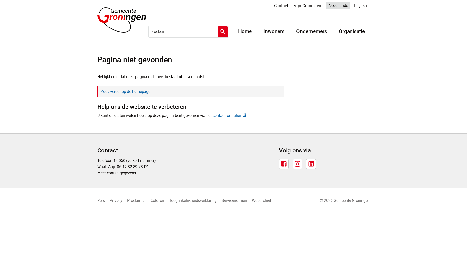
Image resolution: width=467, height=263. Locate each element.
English (360, 5)
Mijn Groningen (307, 5)
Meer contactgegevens (116, 173)
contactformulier (229, 115)
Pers (101, 200)
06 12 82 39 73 (132, 166)
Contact (281, 5)
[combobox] (189, 31)
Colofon (157, 200)
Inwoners (274, 31)
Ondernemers (311, 31)
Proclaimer (136, 200)
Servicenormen (234, 200)
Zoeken (223, 31)
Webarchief (261, 200)
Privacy (116, 200)
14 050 (119, 160)
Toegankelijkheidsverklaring (193, 200)
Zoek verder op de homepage (125, 91)
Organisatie (352, 31)
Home (245, 31)
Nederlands (338, 5)
